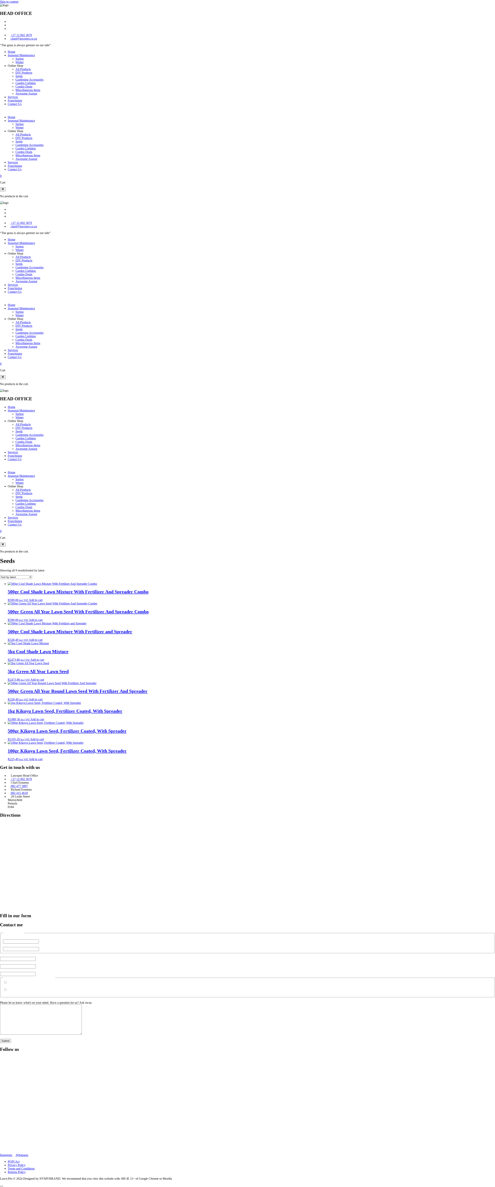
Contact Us (14, 104)
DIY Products (23, 72)
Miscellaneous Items (27, 90)
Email (10, 955)
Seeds (19, 76)
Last (5, 945)
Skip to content (9, 1)
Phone (10, 962)
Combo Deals (23, 86)
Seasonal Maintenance (21, 55)
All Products (23, 69)
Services (13, 97)
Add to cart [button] (36, 600)
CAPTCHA (7, 1037)
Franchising (15, 100)
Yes (5, 986)
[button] (3, 189)
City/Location (15, 970)
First (6, 937)
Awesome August (26, 93)
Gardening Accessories (29, 79)
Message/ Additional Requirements (21, 999)
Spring (19, 58)
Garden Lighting (25, 83)
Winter (19, 62)
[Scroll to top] (1, 1186)
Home (11, 51)
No (5, 993)
